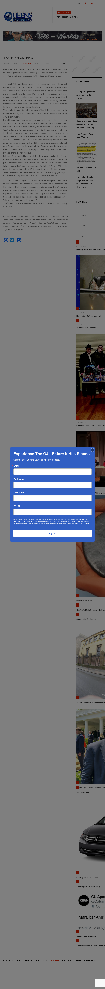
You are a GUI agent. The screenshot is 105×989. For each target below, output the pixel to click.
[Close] (92, 450)
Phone (16, 506)
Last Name (18, 492)
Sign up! (53, 533)
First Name (19, 479)
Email (16, 466)
